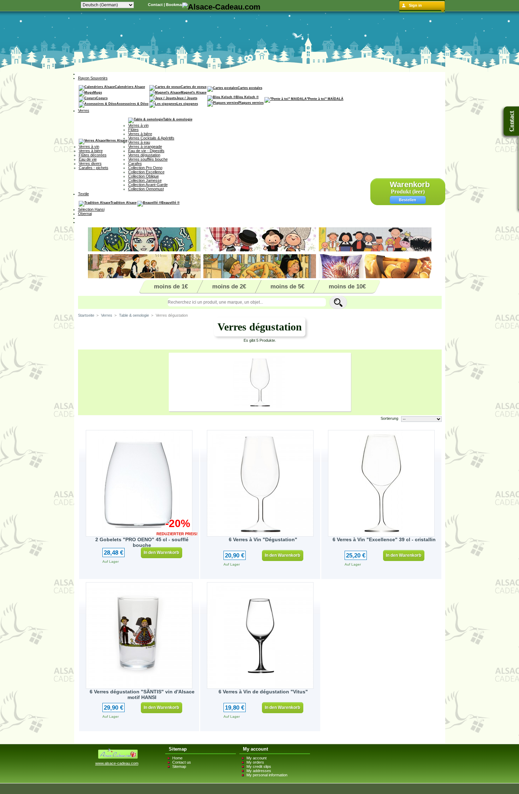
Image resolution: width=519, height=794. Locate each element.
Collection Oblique (143, 176)
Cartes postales (250, 88)
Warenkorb (410, 184)
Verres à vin (89, 146)
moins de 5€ (287, 286)
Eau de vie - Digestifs (146, 151)
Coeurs (102, 98)
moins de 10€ (347, 286)
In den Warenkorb (161, 552)
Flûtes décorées (93, 155)
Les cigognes (187, 104)
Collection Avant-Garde (148, 185)
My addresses (258, 771)
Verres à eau (139, 142)
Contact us (181, 762)
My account (256, 758)
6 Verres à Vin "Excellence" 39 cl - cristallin (384, 539)
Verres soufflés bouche (148, 159)
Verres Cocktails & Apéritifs (151, 138)
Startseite (86, 315)
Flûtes (133, 129)
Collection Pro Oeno (145, 168)
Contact (155, 4)
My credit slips (258, 766)
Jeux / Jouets (186, 98)
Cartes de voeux (194, 87)
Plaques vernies (251, 103)
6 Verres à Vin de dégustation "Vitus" (263, 691)
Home (177, 758)
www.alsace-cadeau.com (116, 763)
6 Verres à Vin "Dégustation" (263, 539)
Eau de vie (88, 159)
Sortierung (389, 418)
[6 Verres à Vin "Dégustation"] (260, 483)
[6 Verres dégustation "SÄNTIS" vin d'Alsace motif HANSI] (139, 635)
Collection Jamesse (145, 180)
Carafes (135, 163)
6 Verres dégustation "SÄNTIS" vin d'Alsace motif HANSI (142, 694)
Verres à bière (91, 151)
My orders (255, 762)
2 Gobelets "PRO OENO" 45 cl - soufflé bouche (142, 542)
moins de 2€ (229, 286)
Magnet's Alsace (194, 92)
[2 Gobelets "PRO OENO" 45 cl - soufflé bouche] (139, 483)
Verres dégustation (144, 155)
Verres (106, 315)
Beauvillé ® (170, 202)
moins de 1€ (171, 286)
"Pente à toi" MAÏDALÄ (325, 99)
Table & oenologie (177, 119)
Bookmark (175, 4)
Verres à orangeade (145, 146)
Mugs (97, 92)
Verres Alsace (116, 140)
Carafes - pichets (93, 168)
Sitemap (179, 766)
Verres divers (90, 163)
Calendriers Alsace (130, 87)
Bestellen (407, 200)
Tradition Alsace (124, 202)
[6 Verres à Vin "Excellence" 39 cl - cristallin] (381, 483)
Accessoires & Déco (133, 104)
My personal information (266, 775)
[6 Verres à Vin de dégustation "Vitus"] (260, 635)
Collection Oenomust (146, 189)
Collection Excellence (146, 172)
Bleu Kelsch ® (247, 97)
